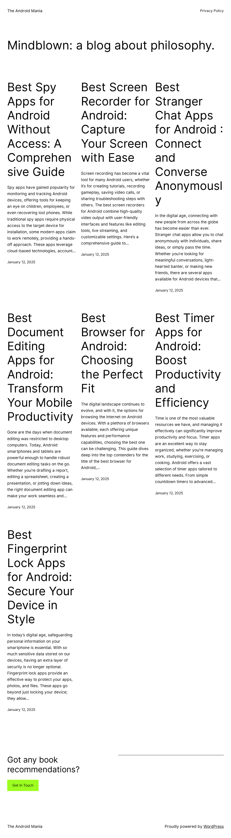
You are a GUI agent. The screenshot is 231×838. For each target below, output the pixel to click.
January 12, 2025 (21, 262)
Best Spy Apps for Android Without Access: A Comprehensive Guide (39, 129)
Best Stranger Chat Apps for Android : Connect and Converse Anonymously (189, 143)
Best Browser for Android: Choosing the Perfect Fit (113, 353)
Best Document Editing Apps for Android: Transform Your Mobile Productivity (40, 367)
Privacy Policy (212, 11)
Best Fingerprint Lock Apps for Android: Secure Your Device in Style (40, 577)
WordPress (213, 826)
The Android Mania (24, 10)
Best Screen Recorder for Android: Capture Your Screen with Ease (115, 122)
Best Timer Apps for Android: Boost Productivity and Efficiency (188, 360)
